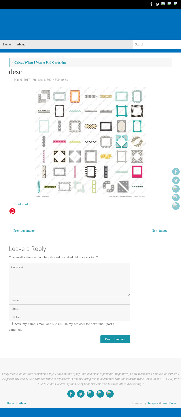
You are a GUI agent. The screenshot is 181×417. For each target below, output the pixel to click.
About (23, 403)
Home (10, 403)
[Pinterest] (163, 4)
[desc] (90, 142)
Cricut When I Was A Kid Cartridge (39, 62)
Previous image (24, 230)
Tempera (152, 403)
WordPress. (169, 403)
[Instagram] (176, 4)
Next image (160, 230)
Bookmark (21, 204)
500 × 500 (53, 79)
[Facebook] (151, 4)
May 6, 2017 (22, 79)
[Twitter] (157, 4)
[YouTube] (169, 4)
